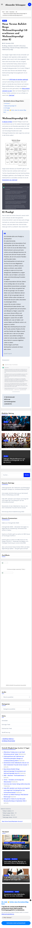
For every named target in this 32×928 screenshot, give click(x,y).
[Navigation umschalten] (2, 4)
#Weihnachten (24, 47)
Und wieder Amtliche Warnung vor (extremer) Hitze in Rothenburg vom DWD (15, 863)
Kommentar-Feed (7, 728)
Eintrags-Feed (6, 724)
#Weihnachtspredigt (7, 49)
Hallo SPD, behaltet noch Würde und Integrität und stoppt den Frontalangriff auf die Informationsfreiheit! (15, 500)
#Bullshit (10, 46)
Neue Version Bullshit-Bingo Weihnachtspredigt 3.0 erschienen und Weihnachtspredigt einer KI (15, 771)
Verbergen (6, 103)
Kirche (4, 20)
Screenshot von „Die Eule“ (9, 180)
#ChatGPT (16, 46)
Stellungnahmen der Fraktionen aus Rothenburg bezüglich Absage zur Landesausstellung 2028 (14, 758)
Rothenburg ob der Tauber (17, 842)
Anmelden (5, 720)
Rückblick (14, 859)
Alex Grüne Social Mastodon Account (12, 821)
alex (3, 547)
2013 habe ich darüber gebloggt (18, 79)
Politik (6, 842)
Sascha (4, 534)
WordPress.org (6, 732)
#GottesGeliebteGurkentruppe (13, 443)
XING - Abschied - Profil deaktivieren (14, 775)
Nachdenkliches (9, 891)
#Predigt (17, 47)
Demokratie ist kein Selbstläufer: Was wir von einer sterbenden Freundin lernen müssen (14, 896)
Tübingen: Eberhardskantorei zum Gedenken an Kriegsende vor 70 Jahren (14, 460)
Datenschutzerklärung (7, 914)
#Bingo (6, 46)
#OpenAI (12, 47)
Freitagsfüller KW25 (13, 523)
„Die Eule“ (11, 95)
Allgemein (7, 859)
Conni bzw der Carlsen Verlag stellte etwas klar (17, 784)
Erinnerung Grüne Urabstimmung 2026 (13, 511)
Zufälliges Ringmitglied (8, 741)
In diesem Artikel (7, 121)
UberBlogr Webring (8, 739)
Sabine (4, 523)
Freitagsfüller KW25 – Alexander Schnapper (14, 527)
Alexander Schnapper (15, 5)
